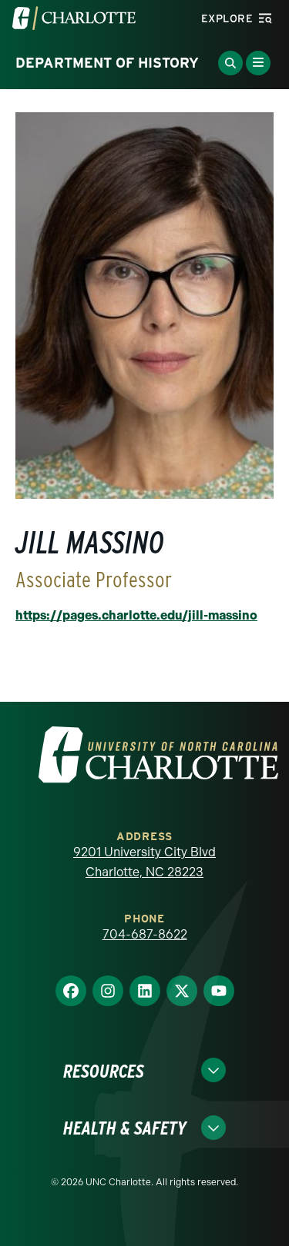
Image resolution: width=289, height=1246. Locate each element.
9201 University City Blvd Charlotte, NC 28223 (144, 862)
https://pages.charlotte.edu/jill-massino (136, 615)
